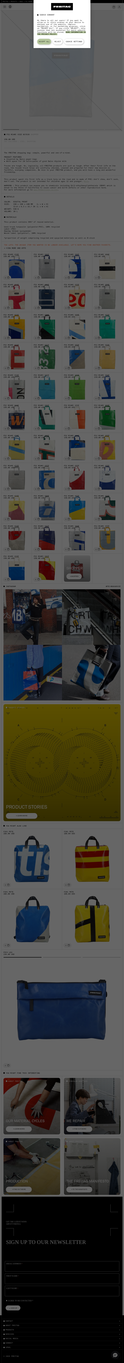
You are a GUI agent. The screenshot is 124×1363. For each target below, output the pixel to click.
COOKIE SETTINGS (74, 41)
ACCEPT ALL (44, 41)
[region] (62, 24)
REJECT (57, 41)
